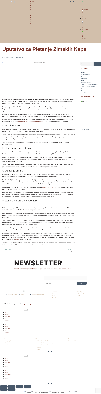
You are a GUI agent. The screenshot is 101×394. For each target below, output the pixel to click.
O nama (32, 4)
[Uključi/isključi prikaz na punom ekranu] (11, 386)
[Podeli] (19, 386)
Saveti (31, 8)
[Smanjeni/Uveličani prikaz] (4, 386)
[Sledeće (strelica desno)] (11, 389)
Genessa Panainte (38, 95)
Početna (32, 1)
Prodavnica (33, 6)
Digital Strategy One (28, 304)
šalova (17, 239)
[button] (38, 14)
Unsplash (45, 95)
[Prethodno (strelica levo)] (4, 389)
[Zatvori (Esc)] (27, 386)
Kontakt (32, 10)
